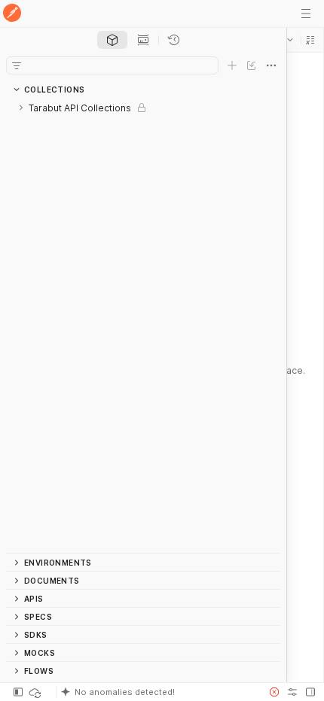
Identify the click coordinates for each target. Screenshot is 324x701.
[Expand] (21, 108)
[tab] (112, 40)
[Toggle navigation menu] (306, 14)
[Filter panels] (17, 65)
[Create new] (232, 65)
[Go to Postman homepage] (12, 14)
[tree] (143, 326)
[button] (310, 40)
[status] (36, 691)
